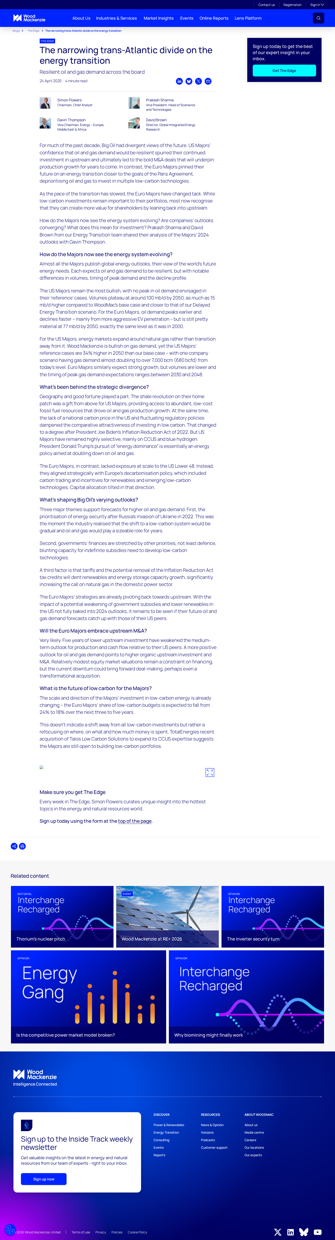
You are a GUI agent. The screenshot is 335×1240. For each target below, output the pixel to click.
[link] (167, 1078)
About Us (81, 18)
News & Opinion (212, 1125)
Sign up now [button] (43, 1179)
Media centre (254, 1132)
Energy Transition (166, 1132)
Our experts (253, 1155)
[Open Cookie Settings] (10, 1229)
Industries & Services (116, 18)
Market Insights (159, 18)
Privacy (100, 1232)
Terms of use (81, 1232)
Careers (250, 1140)
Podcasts (208, 1140)
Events (186, 18)
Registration (292, 5)
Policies (116, 1232)
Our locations (254, 1147)
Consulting (161, 1140)
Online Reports (214, 18)
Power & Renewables (169, 1125)
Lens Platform (248, 18)
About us (251, 1125)
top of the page (135, 821)
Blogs (16, 31)
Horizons (207, 1132)
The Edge (33, 31)
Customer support (214, 1147)
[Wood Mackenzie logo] (29, 18)
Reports (159, 1155)
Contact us (266, 5)
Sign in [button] (317, 4)
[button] (318, 18)
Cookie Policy (137, 1232)
